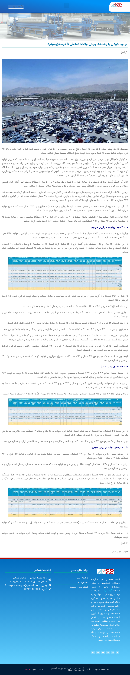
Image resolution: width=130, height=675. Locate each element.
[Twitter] (117, 652)
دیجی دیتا (27, 669)
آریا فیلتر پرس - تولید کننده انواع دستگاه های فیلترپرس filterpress (67, 669)
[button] (66, 5)
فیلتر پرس (107, 591)
